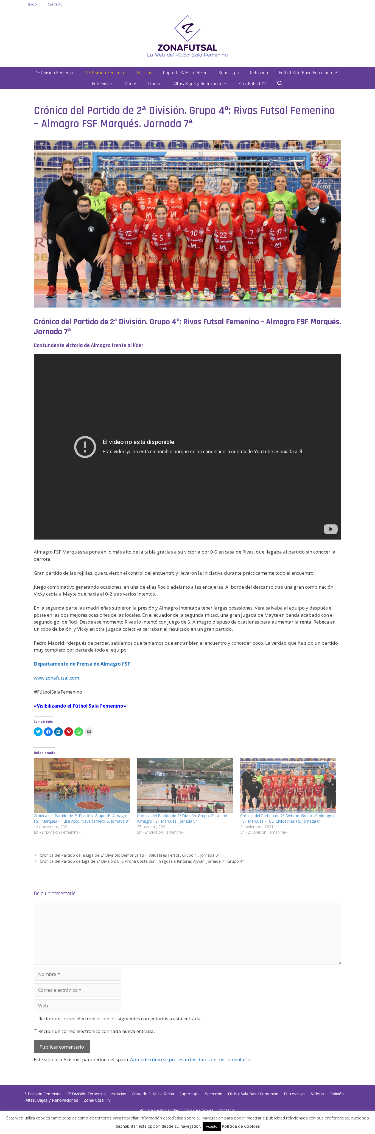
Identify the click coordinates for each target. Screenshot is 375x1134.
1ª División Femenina (55, 72)
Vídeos (130, 83)
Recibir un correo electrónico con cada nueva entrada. (96, 1031)
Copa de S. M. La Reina (185, 72)
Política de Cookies (241, 1126)
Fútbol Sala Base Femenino (305, 72)
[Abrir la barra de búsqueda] (280, 83)
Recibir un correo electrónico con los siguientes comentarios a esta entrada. (120, 1018)
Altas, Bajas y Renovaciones (200, 83)
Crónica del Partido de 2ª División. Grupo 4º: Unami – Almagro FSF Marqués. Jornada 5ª (183, 818)
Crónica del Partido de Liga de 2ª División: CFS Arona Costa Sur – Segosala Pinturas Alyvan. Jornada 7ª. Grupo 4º (142, 861)
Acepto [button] (211, 1126)
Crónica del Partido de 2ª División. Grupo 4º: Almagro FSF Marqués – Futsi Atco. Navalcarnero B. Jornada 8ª (81, 818)
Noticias (144, 72)
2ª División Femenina (106, 72)
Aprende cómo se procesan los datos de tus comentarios (191, 1059)
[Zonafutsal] (187, 35)
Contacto (55, 4)
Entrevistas (102, 83)
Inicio (32, 4)
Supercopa (229, 72)
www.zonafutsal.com (56, 678)
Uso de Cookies (199, 1110)
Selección (259, 72)
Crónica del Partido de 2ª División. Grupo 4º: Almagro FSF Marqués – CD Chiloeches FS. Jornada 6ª (287, 818)
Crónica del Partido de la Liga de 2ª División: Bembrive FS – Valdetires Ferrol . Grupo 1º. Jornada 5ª (129, 855)
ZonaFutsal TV (252, 83)
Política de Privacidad (159, 1110)
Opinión (155, 83)
